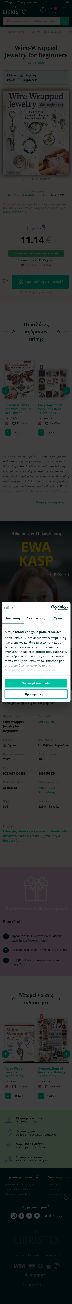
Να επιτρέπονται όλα (36, 683)
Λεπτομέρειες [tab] (36, 618)
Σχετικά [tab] (59, 618)
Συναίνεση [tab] (13, 618)
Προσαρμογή (34, 694)
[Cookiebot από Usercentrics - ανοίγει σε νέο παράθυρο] (51, 607)
